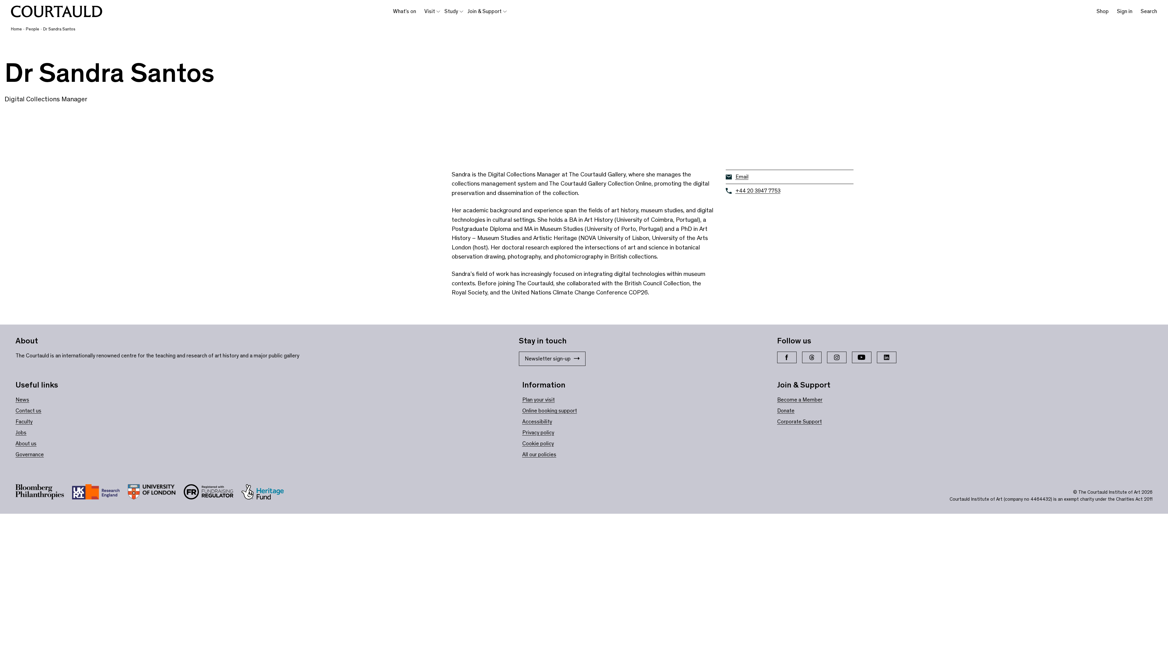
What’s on (404, 11)
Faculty (24, 421)
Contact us (28, 410)
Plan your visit (538, 399)
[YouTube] (861, 357)
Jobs (21, 432)
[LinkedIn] (886, 357)
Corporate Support (799, 421)
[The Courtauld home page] (56, 11)
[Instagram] (836, 357)
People (32, 29)
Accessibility (537, 421)
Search (1149, 11)
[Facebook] (787, 357)
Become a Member (799, 399)
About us (26, 443)
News (22, 399)
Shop (1103, 11)
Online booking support (549, 410)
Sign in (1124, 11)
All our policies (539, 454)
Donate (785, 410)
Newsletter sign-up (548, 358)
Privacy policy (538, 432)
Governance (30, 454)
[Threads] (812, 357)
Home (16, 29)
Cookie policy (538, 443)
